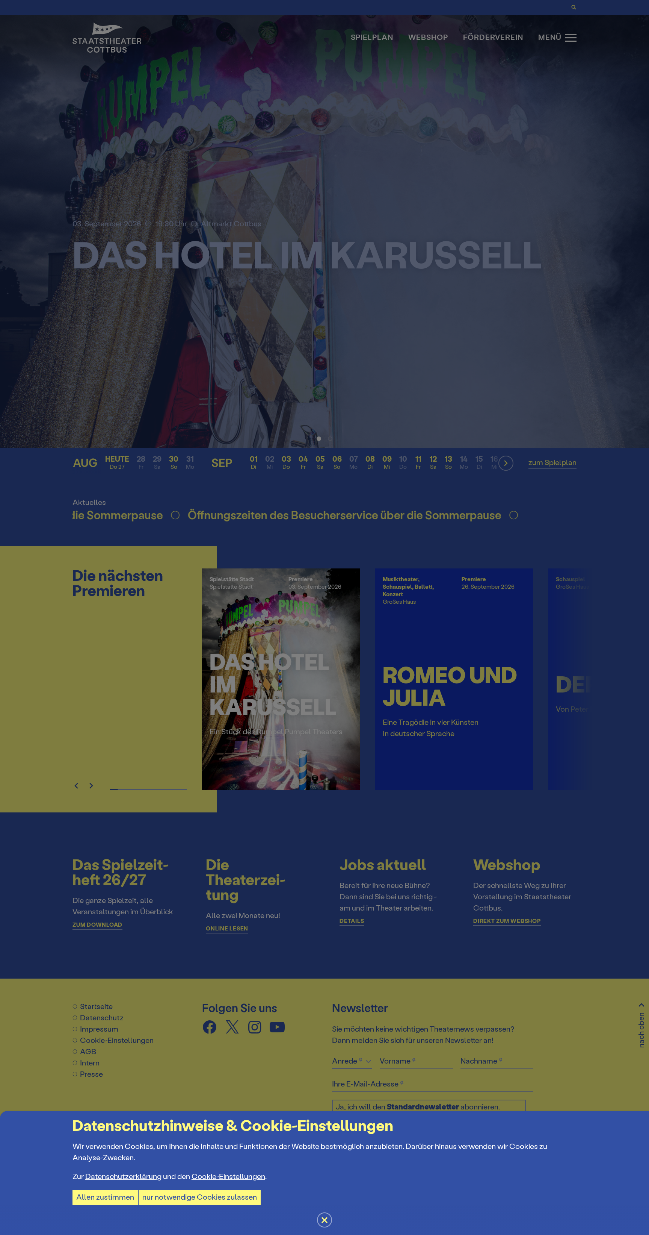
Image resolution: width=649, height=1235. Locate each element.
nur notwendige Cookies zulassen (199, 1197)
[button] (324, 617)
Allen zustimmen (105, 1197)
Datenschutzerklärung (123, 1176)
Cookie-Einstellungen (228, 1176)
